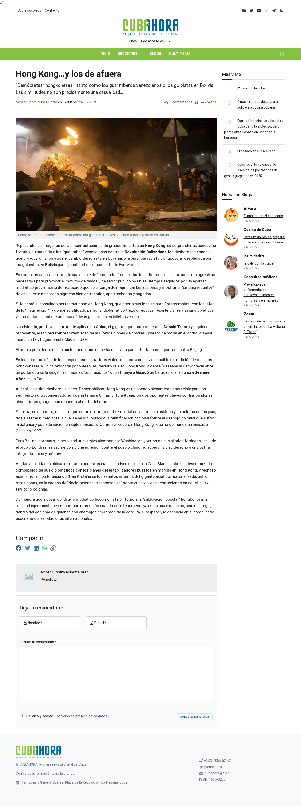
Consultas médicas (260, 277)
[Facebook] (19, 548)
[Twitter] (28, 548)
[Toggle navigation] (282, 54)
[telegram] (274, 10)
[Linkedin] (37, 548)
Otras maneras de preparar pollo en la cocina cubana (264, 240)
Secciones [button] (127, 54)
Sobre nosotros (29, 10)
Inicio (105, 54)
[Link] (53, 548)
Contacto (52, 10)
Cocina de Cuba (257, 229)
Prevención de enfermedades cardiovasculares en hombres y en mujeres (261, 292)
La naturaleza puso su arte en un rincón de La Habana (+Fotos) (264, 326)
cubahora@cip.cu (218, 773)
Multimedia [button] (179, 54)
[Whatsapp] (45, 548)
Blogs (155, 54)
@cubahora (212, 767)
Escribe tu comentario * (38, 642)
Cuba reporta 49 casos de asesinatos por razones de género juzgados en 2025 (251, 170)
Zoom (249, 314)
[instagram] (266, 10)
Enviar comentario (194, 717)
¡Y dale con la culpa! (251, 88)
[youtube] (259, 10)
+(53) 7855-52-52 (217, 760)
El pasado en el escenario (256, 151)
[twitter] (251, 10)
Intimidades (254, 256)
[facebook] (244, 10)
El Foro (250, 208)
